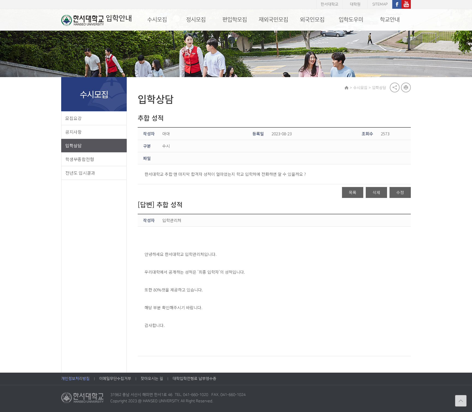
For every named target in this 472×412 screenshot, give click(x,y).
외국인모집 (312, 20)
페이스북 (397, 4)
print (406, 87)
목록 (352, 192)
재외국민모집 (273, 20)
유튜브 (406, 4)
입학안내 (119, 18)
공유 (395, 87)
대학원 (355, 4)
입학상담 (73, 145)
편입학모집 (234, 20)
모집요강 (73, 118)
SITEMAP (380, 4)
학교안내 (390, 20)
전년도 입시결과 (80, 173)
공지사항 (73, 131)
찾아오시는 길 (152, 378)
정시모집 (196, 20)
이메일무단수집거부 (115, 378)
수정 (400, 192)
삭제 (376, 192)
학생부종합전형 (79, 159)
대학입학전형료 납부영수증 (194, 378)
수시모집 (157, 20)
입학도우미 (351, 20)
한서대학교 (329, 4)
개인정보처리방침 (75, 378)
